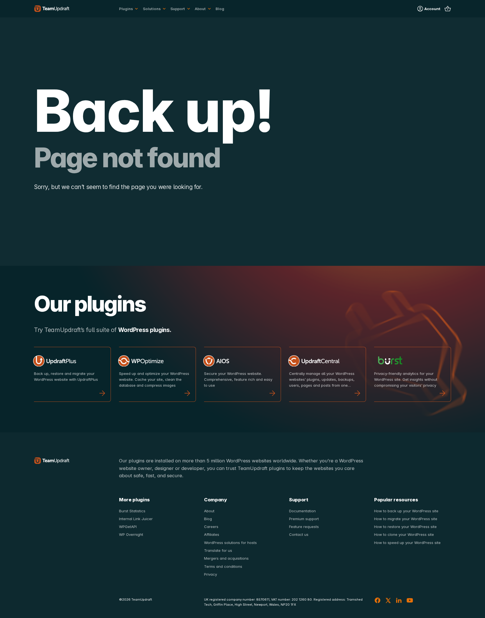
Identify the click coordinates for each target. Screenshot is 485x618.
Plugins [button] (126, 8)
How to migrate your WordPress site (405, 518)
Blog (220, 8)
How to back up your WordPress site (406, 511)
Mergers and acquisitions (226, 558)
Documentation (302, 511)
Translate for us (218, 550)
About (209, 511)
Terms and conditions (223, 566)
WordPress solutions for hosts (230, 542)
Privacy (210, 574)
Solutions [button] (152, 8)
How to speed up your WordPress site (407, 542)
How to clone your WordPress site (404, 534)
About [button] (200, 8)
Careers (211, 526)
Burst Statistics (132, 511)
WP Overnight (131, 534)
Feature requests (304, 526)
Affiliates (211, 534)
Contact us (298, 534)
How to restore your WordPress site (405, 526)
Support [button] (177, 8)
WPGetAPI (128, 526)
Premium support (304, 518)
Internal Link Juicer (136, 518)
